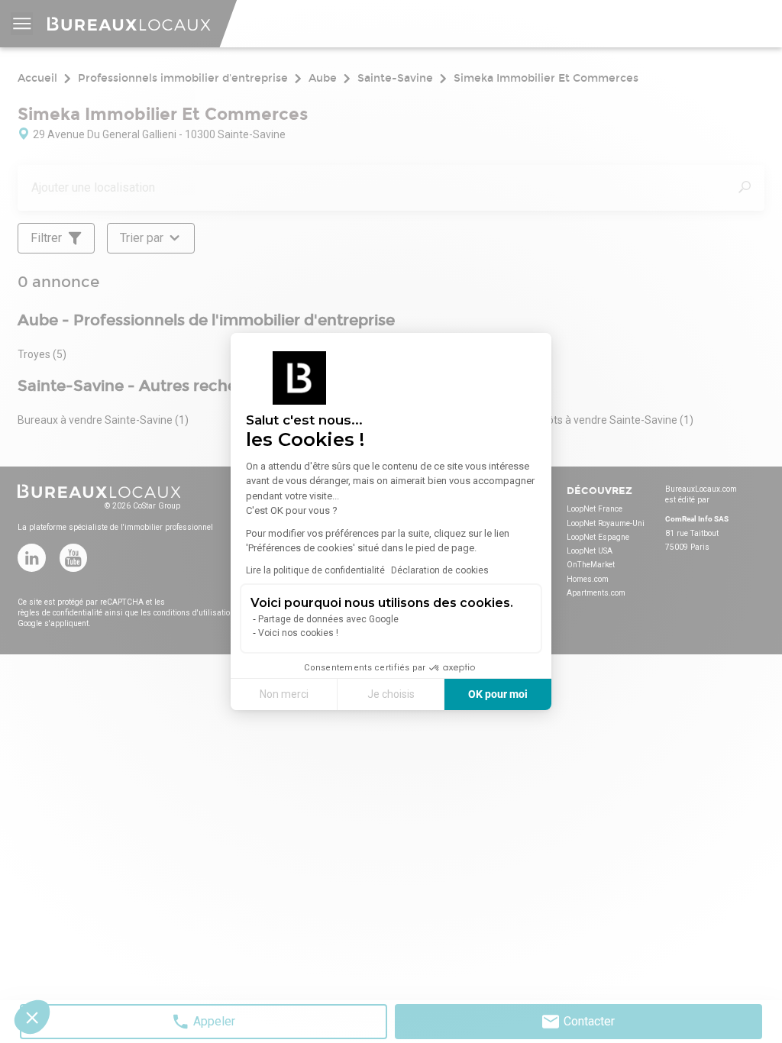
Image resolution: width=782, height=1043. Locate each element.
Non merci (284, 694)
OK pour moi (498, 694)
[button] (32, 1017)
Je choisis (391, 694)
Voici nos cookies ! (298, 633)
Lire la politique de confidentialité (315, 570)
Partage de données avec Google (328, 619)
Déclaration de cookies (440, 570)
